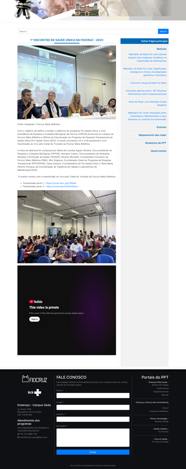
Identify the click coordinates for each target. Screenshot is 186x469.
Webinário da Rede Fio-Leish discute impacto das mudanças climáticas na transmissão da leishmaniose (147, 57)
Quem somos (158, 150)
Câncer (165, 408)
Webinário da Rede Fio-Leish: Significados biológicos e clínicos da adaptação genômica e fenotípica (144, 71)
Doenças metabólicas (159, 411)
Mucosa (165, 395)
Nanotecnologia (162, 421)
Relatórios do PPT (155, 143)
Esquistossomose (161, 391)
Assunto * (61, 414)
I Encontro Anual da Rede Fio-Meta (148, 83)
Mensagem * (62, 426)
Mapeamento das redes (152, 135)
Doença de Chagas (160, 385)
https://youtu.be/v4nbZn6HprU (62, 186)
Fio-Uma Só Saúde (160, 442)
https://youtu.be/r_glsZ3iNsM (61, 183)
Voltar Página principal (154, 41)
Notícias (161, 48)
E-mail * (60, 402)
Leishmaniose (163, 388)
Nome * (60, 390)
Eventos (161, 127)
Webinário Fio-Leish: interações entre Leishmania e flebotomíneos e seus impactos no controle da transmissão (147, 116)
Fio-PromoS (163, 432)
